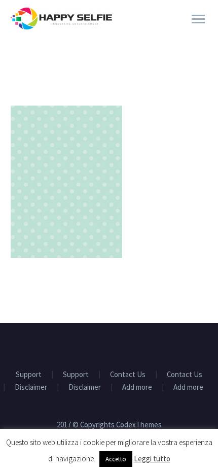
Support (29, 375)
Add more (137, 387)
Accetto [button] (115, 459)
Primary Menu (198, 19)
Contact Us (128, 375)
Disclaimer (31, 387)
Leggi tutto (152, 458)
